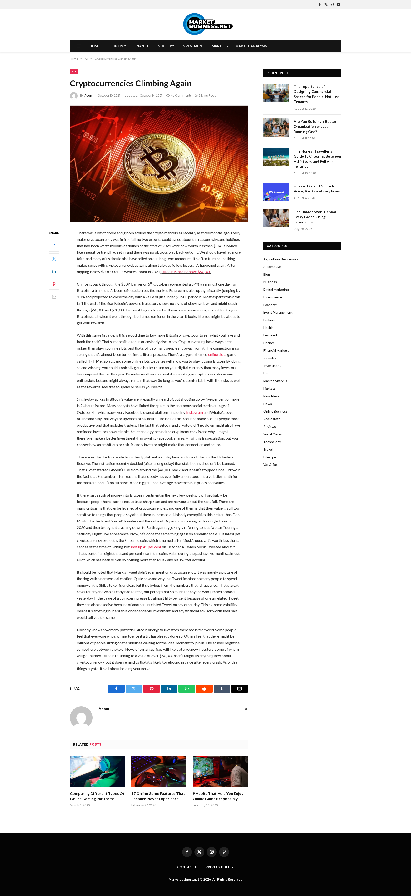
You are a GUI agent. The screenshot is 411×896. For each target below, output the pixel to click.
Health (268, 327)
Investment (193, 46)
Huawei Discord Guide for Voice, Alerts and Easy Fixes (317, 188)
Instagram (194, 412)
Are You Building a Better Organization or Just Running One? (315, 126)
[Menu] (79, 46)
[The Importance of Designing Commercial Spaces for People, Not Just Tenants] (276, 93)
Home (94, 46)
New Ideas (271, 396)
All (74, 71)
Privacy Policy (220, 867)
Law (266, 373)
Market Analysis (251, 46)
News (267, 404)
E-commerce (272, 297)
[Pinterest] (54, 283)
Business (270, 282)
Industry (165, 46)
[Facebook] (54, 246)
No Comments (181, 96)
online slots (217, 354)
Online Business (275, 411)
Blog (266, 274)
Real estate (271, 419)
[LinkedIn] (54, 271)
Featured (270, 335)
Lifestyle (269, 457)
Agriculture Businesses (280, 259)
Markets (220, 46)
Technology (272, 442)
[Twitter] (54, 258)
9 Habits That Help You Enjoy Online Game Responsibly (218, 796)
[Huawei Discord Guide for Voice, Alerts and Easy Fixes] (276, 192)
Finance (141, 46)
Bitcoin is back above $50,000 (186, 271)
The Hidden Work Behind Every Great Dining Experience (315, 217)
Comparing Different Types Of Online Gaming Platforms (97, 796)
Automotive (272, 267)
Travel (268, 449)
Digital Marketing (276, 289)
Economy (117, 46)
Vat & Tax (270, 465)
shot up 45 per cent (145, 547)
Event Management (278, 312)
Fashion (269, 320)
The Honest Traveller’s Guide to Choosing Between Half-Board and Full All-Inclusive (317, 158)
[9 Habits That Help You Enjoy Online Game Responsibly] (220, 771)
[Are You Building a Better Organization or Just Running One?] (276, 127)
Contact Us (188, 867)
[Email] (54, 296)
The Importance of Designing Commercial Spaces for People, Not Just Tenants (316, 94)
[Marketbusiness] (206, 24)
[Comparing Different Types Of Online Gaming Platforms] (97, 771)
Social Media (272, 434)
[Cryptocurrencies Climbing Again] (159, 164)
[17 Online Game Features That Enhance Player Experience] (158, 771)
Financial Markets (276, 350)
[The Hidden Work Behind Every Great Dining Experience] (276, 218)
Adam (88, 96)
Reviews (269, 426)
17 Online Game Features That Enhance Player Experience (158, 796)
